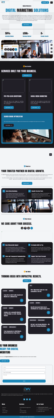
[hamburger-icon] (51, 2)
